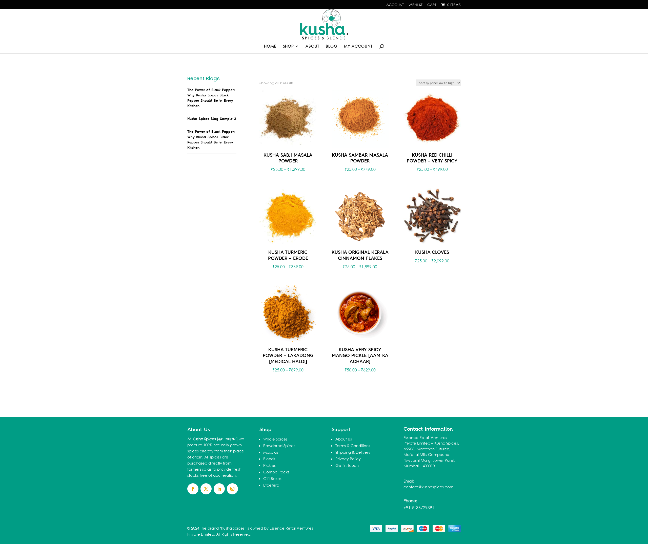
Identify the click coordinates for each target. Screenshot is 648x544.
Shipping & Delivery (352, 452)
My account (358, 46)
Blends (269, 458)
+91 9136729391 (418, 507)
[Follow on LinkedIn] (219, 488)
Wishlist (415, 5)
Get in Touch (347, 465)
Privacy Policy (348, 458)
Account (395, 5)
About (312, 46)
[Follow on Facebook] (192, 488)
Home (270, 46)
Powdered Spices (279, 445)
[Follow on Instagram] (232, 488)
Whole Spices (275, 439)
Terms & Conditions (352, 445)
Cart (431, 5)
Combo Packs (276, 471)
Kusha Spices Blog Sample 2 (211, 118)
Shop (288, 46)
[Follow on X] (206, 488)
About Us (343, 439)
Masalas (270, 452)
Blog (331, 46)
